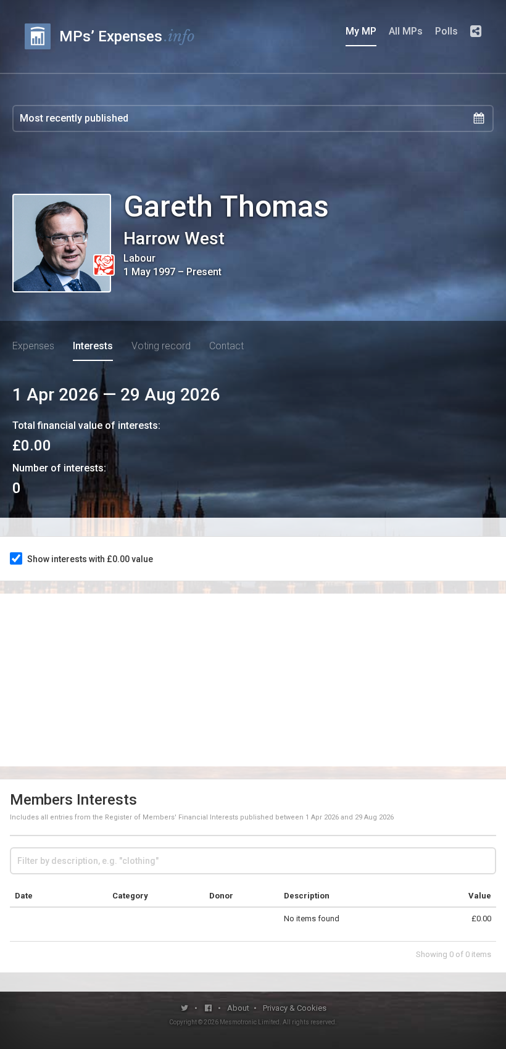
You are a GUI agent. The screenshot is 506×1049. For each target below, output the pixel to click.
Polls (446, 31)
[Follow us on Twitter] (184, 1008)
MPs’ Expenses (127, 36)
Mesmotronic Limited (250, 1022)
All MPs (406, 31)
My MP (361, 31)
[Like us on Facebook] (208, 1008)
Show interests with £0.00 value (90, 559)
